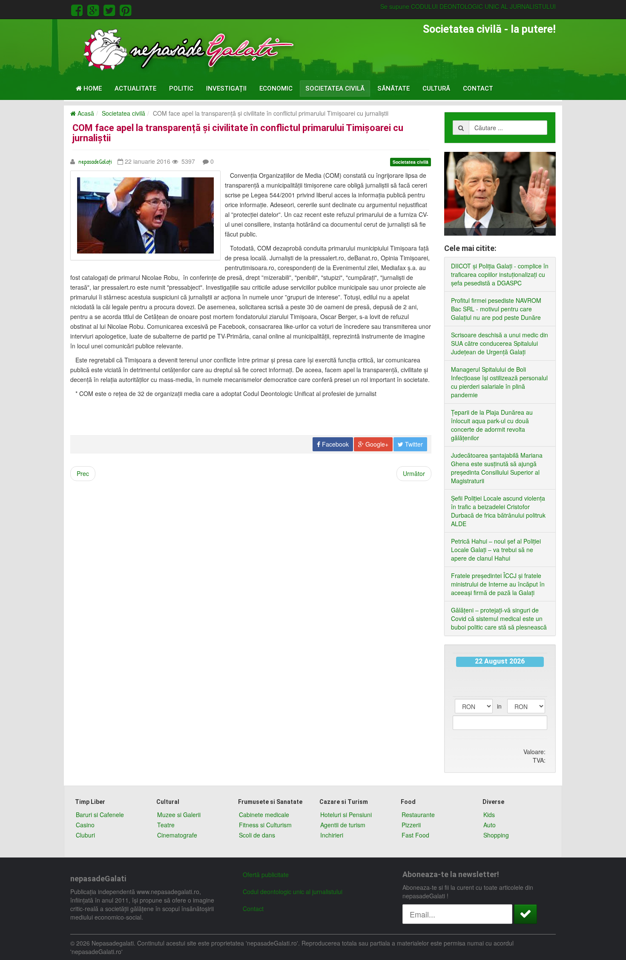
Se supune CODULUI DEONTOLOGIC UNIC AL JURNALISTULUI (468, 6)
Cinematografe (177, 835)
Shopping (496, 835)
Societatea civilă (335, 88)
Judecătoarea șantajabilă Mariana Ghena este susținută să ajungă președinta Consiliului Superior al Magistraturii (497, 468)
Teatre (166, 824)
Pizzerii (411, 824)
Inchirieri (331, 835)
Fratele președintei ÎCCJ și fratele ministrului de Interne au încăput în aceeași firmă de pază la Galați (498, 584)
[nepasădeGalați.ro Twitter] (110, 9)
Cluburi (85, 835)
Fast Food (415, 835)
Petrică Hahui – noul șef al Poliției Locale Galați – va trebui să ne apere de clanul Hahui (496, 549)
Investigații (226, 88)
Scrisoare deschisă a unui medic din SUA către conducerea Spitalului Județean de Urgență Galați (499, 343)
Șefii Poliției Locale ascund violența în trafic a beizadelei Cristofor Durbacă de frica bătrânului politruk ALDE (498, 511)
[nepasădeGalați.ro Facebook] (78, 9)
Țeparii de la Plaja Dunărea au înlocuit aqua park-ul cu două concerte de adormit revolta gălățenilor (492, 425)
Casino (85, 824)
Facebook (334, 444)
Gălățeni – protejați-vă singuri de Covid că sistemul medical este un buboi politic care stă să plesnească (499, 618)
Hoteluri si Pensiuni (346, 814)
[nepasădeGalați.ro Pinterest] (125, 9)
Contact (478, 88)
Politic (181, 88)
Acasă (85, 113)
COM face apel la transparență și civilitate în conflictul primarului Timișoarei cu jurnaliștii (237, 132)
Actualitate (135, 88)
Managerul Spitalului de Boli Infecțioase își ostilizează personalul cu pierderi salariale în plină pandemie (499, 382)
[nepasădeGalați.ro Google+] (94, 9)
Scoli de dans (257, 835)
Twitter (413, 444)
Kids (489, 814)
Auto (489, 824)
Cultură (436, 88)
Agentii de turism (342, 824)
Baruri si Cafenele (100, 814)
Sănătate (393, 88)
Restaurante (418, 814)
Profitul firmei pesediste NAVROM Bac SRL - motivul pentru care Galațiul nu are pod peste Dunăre (496, 309)
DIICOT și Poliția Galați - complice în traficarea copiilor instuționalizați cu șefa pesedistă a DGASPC (499, 274)
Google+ (376, 444)
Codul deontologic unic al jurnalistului (292, 891)
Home (92, 88)
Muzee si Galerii (179, 814)
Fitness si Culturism (265, 824)
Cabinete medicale (264, 814)
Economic (276, 88)
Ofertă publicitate (266, 874)
